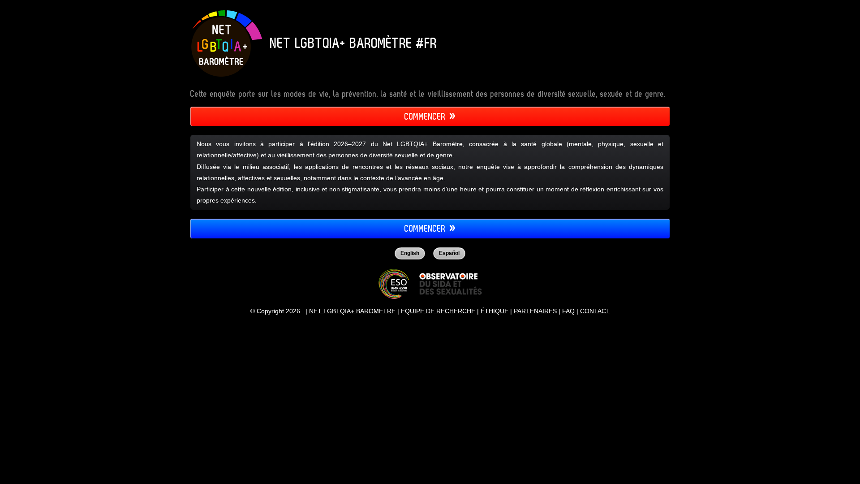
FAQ (568, 311)
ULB (450, 284)
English (409, 253)
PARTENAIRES (535, 311)
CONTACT (595, 311)
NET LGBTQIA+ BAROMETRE (352, 311)
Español (449, 253)
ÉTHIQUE (494, 311)
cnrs (393, 283)
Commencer (424, 116)
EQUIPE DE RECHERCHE (438, 311)
